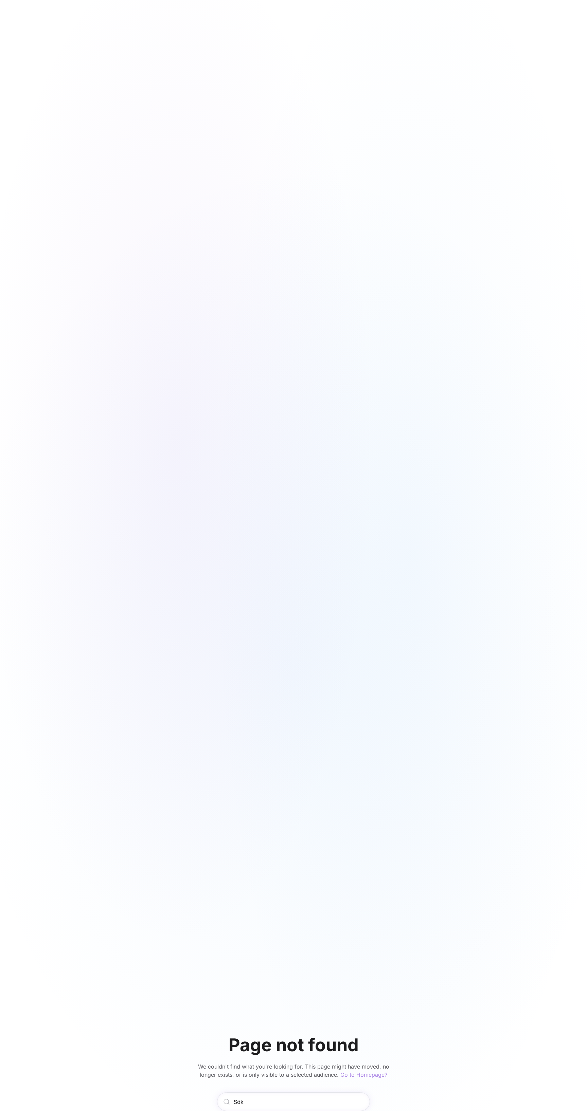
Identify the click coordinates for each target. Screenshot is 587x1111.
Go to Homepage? (363, 1074)
